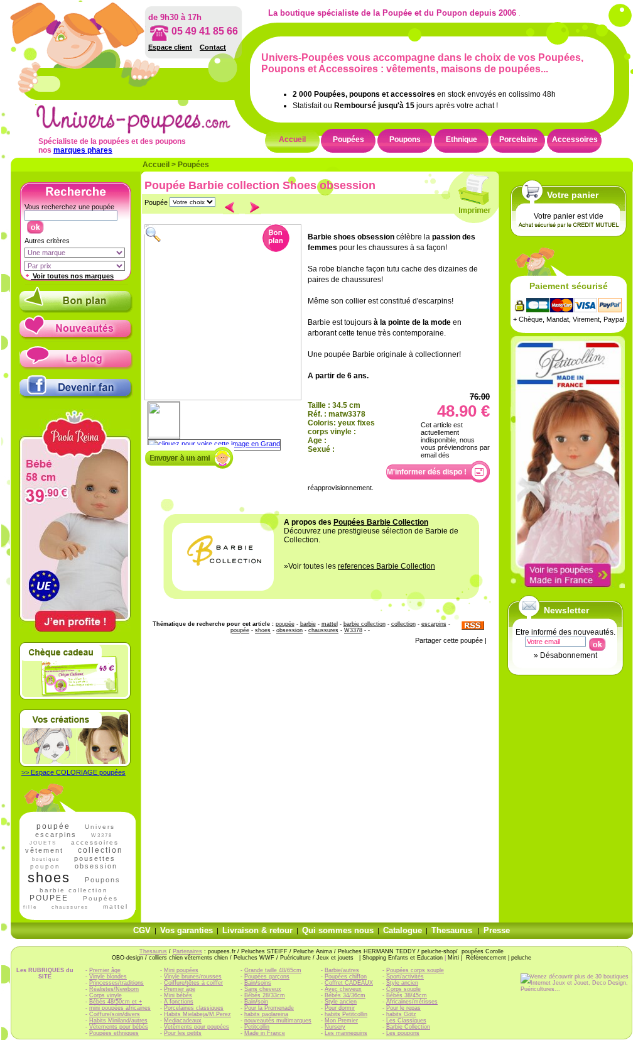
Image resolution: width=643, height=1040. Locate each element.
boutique (46, 859)
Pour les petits (183, 1033)
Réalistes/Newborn (114, 989)
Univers (100, 826)
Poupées (348, 139)
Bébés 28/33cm (264, 995)
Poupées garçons (266, 976)
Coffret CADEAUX (349, 983)
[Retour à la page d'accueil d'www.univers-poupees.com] (146, 131)
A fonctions (178, 1002)
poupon (45, 866)
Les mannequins (346, 1033)
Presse (497, 930)
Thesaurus (451, 930)
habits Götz (401, 1014)
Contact (213, 47)
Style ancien (341, 1002)
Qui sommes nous (338, 930)
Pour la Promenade (269, 1008)
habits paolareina (266, 1014)
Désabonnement (568, 655)
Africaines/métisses (412, 1002)
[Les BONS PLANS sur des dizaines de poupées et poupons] (76, 310)
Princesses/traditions (116, 983)
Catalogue (402, 930)
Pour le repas (403, 1008)
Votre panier (572, 195)
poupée (53, 826)
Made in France (264, 1033)
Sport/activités (405, 976)
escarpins (56, 834)
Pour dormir (340, 1008)
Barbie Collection (408, 1027)
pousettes (95, 858)
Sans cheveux (262, 989)
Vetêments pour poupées (196, 1027)
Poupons (405, 139)
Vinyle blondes (108, 976)
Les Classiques (406, 1020)
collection (100, 850)
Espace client (170, 47)
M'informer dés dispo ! (427, 472)
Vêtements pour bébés (118, 1027)
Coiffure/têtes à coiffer (193, 983)
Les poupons (402, 1033)
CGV (142, 930)
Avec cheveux (343, 989)
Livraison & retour (257, 930)
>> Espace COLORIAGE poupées (73, 772)
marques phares (82, 150)
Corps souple (403, 989)
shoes (49, 877)
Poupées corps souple (415, 970)
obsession (96, 866)
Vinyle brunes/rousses (193, 976)
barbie (308, 624)
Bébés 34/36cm (345, 995)
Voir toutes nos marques (72, 276)
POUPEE (49, 898)
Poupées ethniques (114, 1033)
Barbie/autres (342, 970)
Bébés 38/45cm (406, 995)
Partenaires (187, 951)
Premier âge (105, 970)
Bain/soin (256, 1002)
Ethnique (461, 139)
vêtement (44, 850)
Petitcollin (256, 1027)
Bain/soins (257, 983)
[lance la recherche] (34, 224)
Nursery (335, 1027)
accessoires (95, 842)
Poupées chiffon (346, 976)
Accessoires (575, 139)
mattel (115, 906)
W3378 (101, 835)
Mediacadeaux (183, 1020)
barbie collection (74, 890)
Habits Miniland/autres (118, 1020)
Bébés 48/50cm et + (115, 1002)
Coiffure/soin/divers (114, 1014)
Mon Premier (341, 1020)
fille (30, 907)
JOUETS (43, 843)
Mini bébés (178, 995)
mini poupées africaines (120, 1008)
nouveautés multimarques (277, 1020)
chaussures (70, 907)
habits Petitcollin (346, 1014)
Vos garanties (186, 930)
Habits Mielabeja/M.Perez (197, 1014)
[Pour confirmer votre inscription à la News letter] (597, 641)
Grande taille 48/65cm (272, 970)
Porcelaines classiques (194, 1008)
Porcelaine (518, 139)
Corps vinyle (105, 995)
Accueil (292, 139)
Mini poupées (181, 970)
